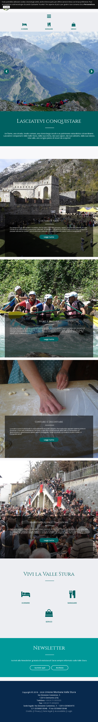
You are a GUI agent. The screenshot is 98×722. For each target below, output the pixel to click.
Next (91, 71)
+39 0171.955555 (53, 700)
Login (69, 711)
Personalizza (89, 4)
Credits (29, 711)
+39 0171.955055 (51, 703)
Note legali (47, 711)
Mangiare (49, 29)
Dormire (24, 29)
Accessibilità (60, 711)
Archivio (60, 667)
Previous (6, 71)
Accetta (6, 7)
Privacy (37, 711)
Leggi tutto (49, 237)
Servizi (73, 29)
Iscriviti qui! (40, 667)
